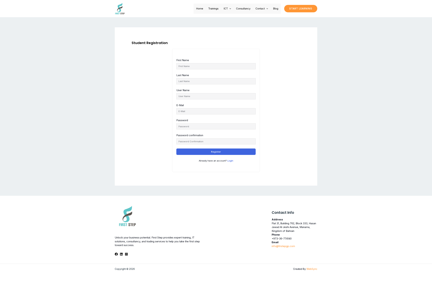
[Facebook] (116, 254)
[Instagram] (126, 254)
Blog (275, 8)
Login (230, 160)
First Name (182, 60)
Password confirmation (189, 135)
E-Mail (180, 105)
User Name (183, 90)
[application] (229, 9)
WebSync (311, 268)
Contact (260, 8)
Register (216, 151)
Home (199, 8)
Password (182, 120)
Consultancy (243, 8)
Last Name (182, 75)
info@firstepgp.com (283, 246)
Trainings (213, 8)
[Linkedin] (121, 254)
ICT (226, 8)
